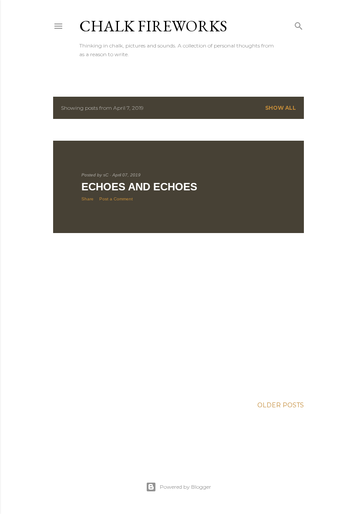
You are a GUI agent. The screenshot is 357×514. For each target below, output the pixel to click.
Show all (280, 108)
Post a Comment (116, 198)
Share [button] (87, 198)
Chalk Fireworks (153, 26)
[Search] (298, 24)
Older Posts (280, 405)
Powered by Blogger (185, 487)
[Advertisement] (178, 316)
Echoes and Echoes (139, 187)
